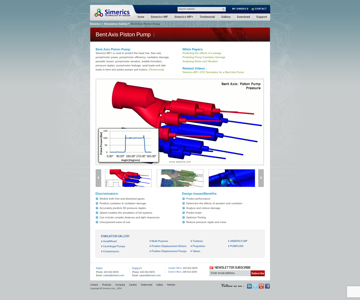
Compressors (111, 251)
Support (261, 17)
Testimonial (207, 17)
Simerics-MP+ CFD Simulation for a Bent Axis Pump (213, 72)
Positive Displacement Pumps (169, 251)
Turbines (198, 240)
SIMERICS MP (238, 240)
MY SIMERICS (240, 8)
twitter (255, 286)
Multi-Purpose (160, 240)
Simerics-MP (159, 17)
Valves (196, 251)
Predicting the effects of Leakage (201, 53)
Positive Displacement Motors (169, 246)
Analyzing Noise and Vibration (200, 61)
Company (120, 284)
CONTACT (261, 8)
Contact (94, 284)
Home (140, 17)
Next (261, 178)
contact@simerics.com (113, 275)
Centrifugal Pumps (114, 246)
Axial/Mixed (110, 241)
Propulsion (199, 246)
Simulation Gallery (116, 23)
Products (106, 284)
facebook (267, 286)
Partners (171, 284)
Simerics (112, 13)
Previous (98, 178)
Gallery (226, 17)
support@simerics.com (149, 275)
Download (243, 17)
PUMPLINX (236, 246)
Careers (133, 284)
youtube (261, 286)
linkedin (249, 286)
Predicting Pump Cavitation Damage (203, 57)
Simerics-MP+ (183, 17)
